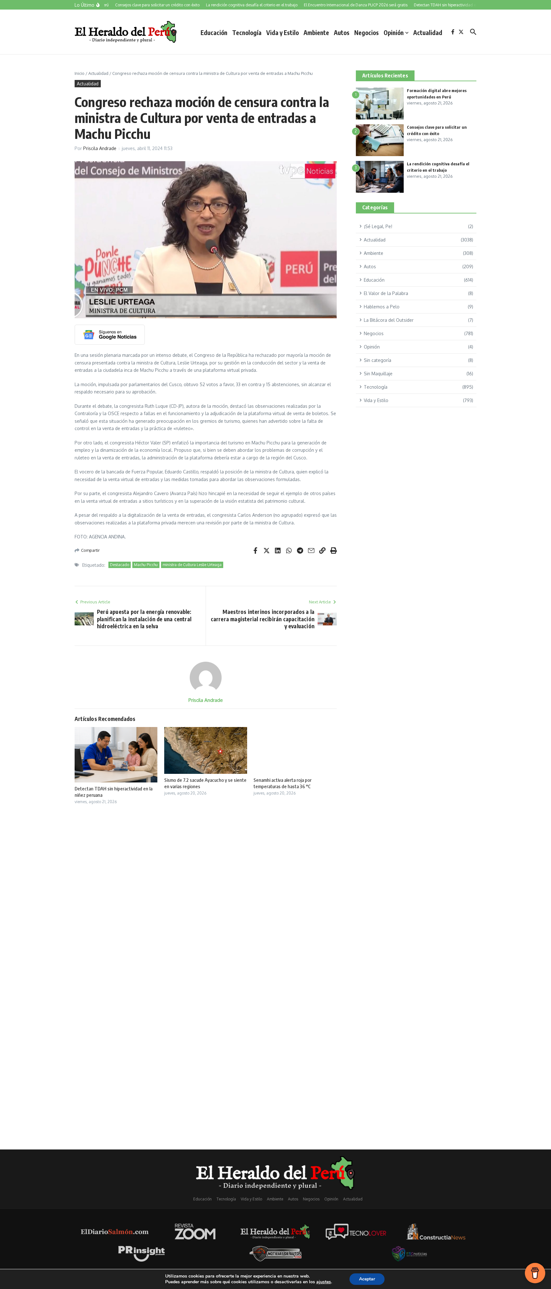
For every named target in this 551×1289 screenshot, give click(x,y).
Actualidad (427, 32)
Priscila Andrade (99, 148)
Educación (214, 32)
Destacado (119, 564)
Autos (341, 32)
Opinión (394, 32)
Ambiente (316, 32)
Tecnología (246, 32)
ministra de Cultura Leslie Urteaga (192, 564)
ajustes (323, 1282)
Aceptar (367, 1279)
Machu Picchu (146, 564)
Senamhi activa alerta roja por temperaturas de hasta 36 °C (282, 783)
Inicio (79, 73)
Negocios (366, 32)
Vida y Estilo (282, 32)
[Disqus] (206, 894)
